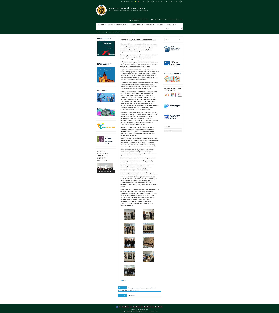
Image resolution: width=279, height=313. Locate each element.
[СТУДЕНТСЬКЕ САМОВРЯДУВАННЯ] (146, 1)
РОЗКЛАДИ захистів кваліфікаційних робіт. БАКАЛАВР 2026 (176, 48)
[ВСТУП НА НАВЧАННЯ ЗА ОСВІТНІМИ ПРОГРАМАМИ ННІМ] (171, 1)
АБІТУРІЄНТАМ (170, 24)
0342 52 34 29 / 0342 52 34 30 (140, 19)
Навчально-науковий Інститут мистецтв (126, 8)
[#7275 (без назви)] (148, 1)
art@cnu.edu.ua (135, 20)
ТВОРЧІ (99, 90)
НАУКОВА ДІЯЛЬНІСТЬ (137, 24)
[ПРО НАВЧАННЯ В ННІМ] (169, 1)
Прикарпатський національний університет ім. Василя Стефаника (137, 311)
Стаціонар (178, 64)
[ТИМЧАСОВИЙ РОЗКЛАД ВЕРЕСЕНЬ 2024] (179, 1)
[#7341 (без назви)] (151, 1)
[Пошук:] (174, 28)
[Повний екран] (113, 171)
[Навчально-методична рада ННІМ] (156, 1)
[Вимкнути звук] (110, 171)
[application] (106, 168)
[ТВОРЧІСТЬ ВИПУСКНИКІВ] (154, 1)
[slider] (105, 171)
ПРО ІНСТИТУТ (101, 24)
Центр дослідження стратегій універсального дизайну (109, 140)
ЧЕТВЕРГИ (104, 90)
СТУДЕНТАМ (160, 24)
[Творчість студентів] (159, 1)
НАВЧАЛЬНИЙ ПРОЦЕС (122, 24)
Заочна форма (174, 66)
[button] (106, 168)
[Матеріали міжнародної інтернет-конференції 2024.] (182, 1)
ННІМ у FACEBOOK (101, 108)
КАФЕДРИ (110, 24)
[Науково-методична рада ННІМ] (161, 1)
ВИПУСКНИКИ (150, 24)
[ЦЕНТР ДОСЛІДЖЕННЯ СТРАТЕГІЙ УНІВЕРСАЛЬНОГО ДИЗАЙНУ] (176, 1)
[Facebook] (141, 1)
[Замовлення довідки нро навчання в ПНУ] (164, 1)
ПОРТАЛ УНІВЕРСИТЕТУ (127, 1)
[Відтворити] (99, 171)
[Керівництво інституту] (143, 1)
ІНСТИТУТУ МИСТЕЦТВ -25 (104, 38)
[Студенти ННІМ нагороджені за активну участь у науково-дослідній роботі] (174, 1)
